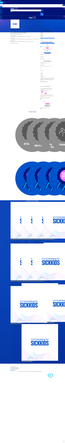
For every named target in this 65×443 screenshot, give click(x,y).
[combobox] (47, 74)
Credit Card (44, 101)
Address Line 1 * (42, 62)
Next (45, 93)
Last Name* (41, 56)
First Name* (41, 54)
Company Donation (47, 53)
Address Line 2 (42, 65)
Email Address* (42, 58)
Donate (1, 3)
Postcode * (41, 70)
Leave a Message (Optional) (43, 81)
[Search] (64, 5)
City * (41, 67)
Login (1, 6)
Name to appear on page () (45, 86)
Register (1, 2)
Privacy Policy (16, 371)
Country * (41, 75)
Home (1, 0)
